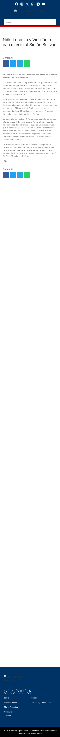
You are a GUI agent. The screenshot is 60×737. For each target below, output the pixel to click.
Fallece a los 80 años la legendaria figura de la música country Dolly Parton (29, 592)
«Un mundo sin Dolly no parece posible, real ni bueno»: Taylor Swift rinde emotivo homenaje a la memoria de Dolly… (30, 291)
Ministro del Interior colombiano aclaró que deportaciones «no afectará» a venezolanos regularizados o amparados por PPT (28, 656)
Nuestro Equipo (10, 702)
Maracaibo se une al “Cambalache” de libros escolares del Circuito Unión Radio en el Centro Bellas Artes (28, 576)
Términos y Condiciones (41, 702)
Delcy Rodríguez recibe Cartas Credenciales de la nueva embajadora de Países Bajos (27, 307)
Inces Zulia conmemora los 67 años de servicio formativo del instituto (25, 228)
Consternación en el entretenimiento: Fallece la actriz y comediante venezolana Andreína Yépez (29, 271)
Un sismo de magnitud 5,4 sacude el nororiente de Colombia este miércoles (27, 257)
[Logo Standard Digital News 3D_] (30, 13)
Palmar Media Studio (33, 733)
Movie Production (11, 707)
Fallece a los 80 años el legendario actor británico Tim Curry (29, 322)
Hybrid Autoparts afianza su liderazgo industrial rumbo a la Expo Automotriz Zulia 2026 (29, 354)
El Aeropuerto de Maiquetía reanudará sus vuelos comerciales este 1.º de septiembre (27, 242)
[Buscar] (53, 22)
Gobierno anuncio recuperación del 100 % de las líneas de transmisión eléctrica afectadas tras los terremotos (29, 633)
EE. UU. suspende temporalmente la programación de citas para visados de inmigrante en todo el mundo (29, 340)
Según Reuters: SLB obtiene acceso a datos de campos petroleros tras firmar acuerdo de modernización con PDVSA (29, 612)
